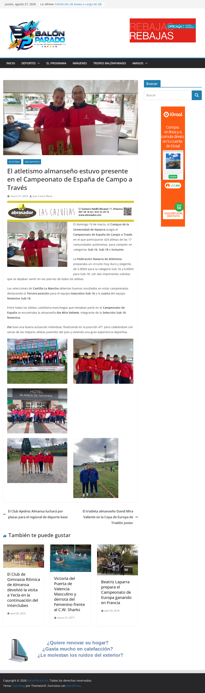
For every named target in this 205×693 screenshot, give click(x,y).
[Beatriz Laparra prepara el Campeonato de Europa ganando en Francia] (117, 547)
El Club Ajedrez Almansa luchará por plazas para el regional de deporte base (38, 514)
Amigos (137, 63)
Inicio (10, 63)
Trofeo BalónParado (109, 63)
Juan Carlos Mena (42, 196)
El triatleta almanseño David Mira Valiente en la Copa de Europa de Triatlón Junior (108, 517)
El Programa (56, 63)
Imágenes (80, 63)
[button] (38, 63)
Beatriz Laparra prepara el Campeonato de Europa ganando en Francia (116, 592)
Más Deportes (32, 161)
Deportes (28, 63)
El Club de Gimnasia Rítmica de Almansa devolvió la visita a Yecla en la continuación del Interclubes (23, 589)
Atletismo (14, 161)
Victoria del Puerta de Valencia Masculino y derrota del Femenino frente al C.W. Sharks (69, 594)
